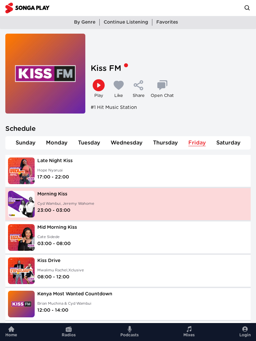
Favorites (167, 22)
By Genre (84, 22)
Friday (197, 143)
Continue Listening (126, 22)
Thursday (165, 143)
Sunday (25, 143)
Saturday (228, 143)
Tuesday (89, 143)
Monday (56, 143)
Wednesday (126, 143)
